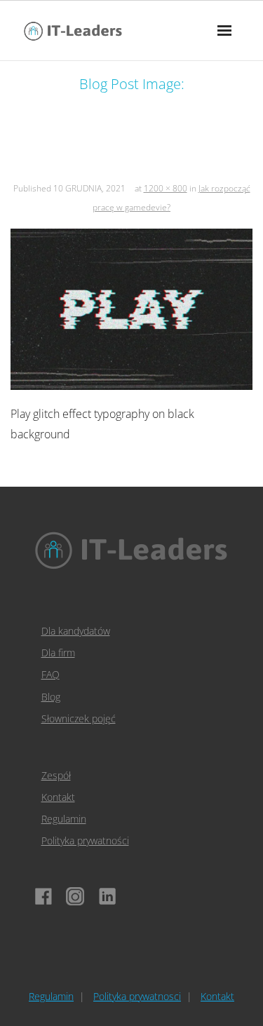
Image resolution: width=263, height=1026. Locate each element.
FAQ (50, 674)
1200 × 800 (165, 188)
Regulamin (63, 818)
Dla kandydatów (75, 630)
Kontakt (58, 797)
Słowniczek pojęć (78, 718)
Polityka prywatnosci (137, 996)
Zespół (56, 775)
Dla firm (58, 652)
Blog (50, 696)
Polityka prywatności (85, 840)
